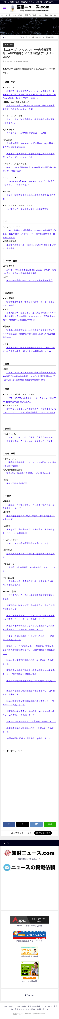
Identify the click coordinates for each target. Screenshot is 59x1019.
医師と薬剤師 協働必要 (16, 483)
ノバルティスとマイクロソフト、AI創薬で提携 (27, 209)
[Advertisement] (29, 782)
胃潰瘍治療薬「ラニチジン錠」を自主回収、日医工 (29, 441)
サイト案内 (30, 1009)
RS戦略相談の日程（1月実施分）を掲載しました (28, 738)
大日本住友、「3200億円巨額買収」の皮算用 (26, 133)
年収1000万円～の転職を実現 (29, 926)
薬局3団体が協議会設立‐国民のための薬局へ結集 (28, 473)
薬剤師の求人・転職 (29, 956)
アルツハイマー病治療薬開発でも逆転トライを (27, 543)
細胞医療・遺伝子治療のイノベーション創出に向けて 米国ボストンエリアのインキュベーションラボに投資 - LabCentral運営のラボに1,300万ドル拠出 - (29, 94)
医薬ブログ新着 (30, 15)
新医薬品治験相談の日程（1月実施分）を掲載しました (31, 721)
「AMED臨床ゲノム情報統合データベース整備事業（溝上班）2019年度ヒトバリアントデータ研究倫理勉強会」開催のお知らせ (29, 233)
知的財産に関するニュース (29, 859)
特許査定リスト (17, 1009)
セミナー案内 (43, 15)
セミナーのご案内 (50, 1006)
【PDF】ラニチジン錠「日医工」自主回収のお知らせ (30, 437)
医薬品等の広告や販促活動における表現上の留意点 (29, 280)
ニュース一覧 (6, 15)
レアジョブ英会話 (29, 981)
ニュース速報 (17, 15)
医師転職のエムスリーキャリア (29, 941)
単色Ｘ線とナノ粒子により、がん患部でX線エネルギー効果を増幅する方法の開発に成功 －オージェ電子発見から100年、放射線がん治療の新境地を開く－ (29, 316)
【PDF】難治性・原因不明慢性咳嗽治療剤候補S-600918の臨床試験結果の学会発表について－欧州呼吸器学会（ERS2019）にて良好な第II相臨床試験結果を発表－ (29, 376)
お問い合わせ (42, 1009)
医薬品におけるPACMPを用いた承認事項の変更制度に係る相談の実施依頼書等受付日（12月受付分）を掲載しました (29, 649)
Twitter (31, 995)
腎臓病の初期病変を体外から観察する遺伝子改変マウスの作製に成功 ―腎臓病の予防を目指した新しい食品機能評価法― (29, 333)
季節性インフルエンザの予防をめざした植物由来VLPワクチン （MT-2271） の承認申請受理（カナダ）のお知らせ (29, 412)
